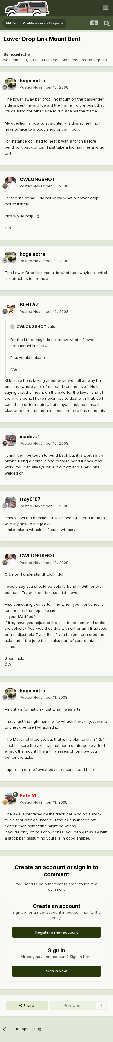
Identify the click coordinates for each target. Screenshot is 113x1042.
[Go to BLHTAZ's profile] (10, 308)
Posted (44, 87)
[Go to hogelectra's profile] (10, 84)
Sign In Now (56, 971)
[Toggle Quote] (13, 326)
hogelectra (19, 54)
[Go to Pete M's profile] (10, 799)
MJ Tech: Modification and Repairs (75, 59)
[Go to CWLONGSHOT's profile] (10, 183)
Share (28, 1005)
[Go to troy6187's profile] (10, 502)
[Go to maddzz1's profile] (10, 440)
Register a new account (56, 932)
